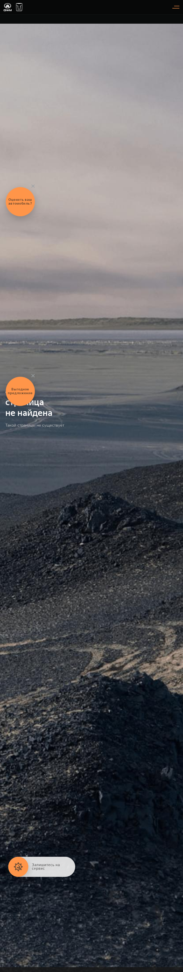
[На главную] (8, 7)
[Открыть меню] (175, 7)
